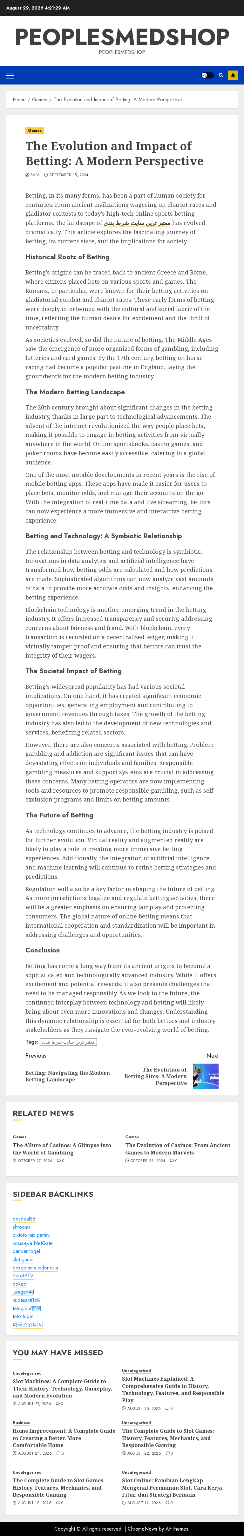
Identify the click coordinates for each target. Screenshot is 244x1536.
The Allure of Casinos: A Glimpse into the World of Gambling (62, 1149)
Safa (35, 175)
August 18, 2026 (34, 1503)
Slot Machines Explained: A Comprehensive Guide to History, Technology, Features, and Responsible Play (173, 1389)
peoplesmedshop (122, 36)
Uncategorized (27, 1373)
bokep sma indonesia (35, 1267)
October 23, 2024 (148, 1161)
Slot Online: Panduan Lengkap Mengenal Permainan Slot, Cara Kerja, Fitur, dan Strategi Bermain (173, 1487)
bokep (19, 1284)
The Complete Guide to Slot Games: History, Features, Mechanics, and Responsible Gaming (168, 1438)
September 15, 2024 (69, 175)
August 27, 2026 (34, 1404)
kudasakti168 (26, 1300)
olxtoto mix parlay (31, 1235)
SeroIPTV (23, 1275)
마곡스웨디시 (28, 1324)
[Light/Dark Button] (207, 75)
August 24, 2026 (35, 1453)
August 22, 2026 (144, 1453)
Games (35, 130)
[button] (10, 75)
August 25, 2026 (144, 1408)
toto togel (23, 1316)
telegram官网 (27, 1308)
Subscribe (233, 75)
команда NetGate (33, 1243)
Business (21, 1423)
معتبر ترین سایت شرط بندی (68, 1042)
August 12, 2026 (144, 1503)
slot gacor (23, 1259)
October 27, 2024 (35, 1161)
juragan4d (23, 1292)
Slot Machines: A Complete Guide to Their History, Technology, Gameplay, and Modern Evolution (62, 1388)
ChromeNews (142, 1529)
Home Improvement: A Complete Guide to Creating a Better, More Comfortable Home (64, 1438)
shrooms (21, 1227)
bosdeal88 (24, 1218)
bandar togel (26, 1251)
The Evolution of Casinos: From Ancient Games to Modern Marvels (177, 1149)
